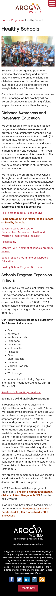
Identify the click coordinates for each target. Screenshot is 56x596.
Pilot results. (8, 242)
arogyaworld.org (35, 544)
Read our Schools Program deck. (21, 392)
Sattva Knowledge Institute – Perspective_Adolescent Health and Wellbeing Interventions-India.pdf (23, 232)
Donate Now (28, 588)
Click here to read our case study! (21, 213)
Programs (17, 20)
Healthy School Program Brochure (21, 267)
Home (5, 20)
